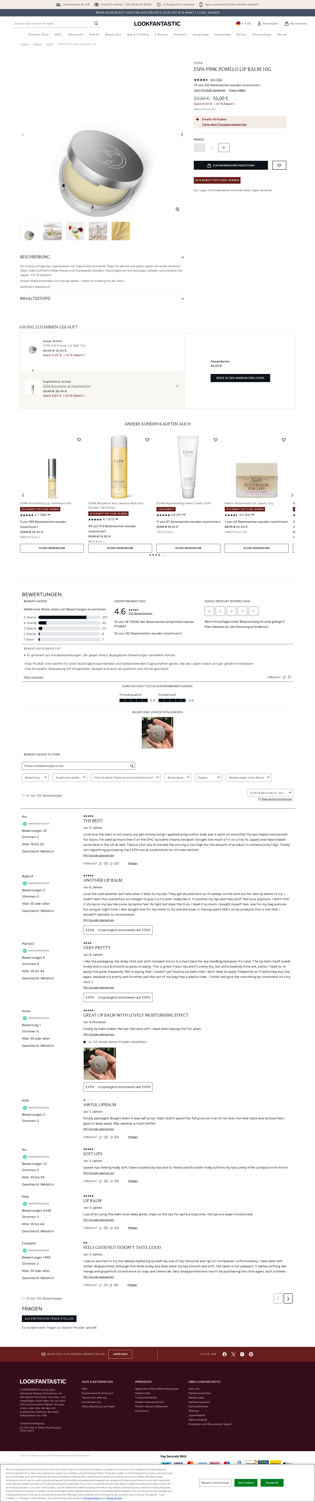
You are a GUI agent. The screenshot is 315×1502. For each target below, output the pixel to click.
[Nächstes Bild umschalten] (182, 135)
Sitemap (193, 1410)
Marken (37, 44)
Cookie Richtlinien (146, 1397)
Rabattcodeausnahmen (149, 1402)
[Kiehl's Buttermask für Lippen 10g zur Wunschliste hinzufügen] (283, 439)
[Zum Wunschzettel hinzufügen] (279, 165)
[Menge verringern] (199, 147)
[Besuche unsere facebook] (224, 1354)
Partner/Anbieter (198, 1406)
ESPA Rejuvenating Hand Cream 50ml (183, 503)
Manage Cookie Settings (215, 1482)
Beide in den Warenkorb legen (240, 378)
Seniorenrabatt (197, 1419)
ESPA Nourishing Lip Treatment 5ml (45, 503)
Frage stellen (237, 90)
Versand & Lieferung (94, 1397)
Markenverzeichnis (199, 1393)
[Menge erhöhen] (223, 147)
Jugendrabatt (196, 1415)
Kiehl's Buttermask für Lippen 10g (249, 503)
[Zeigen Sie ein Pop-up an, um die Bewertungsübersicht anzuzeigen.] (49, 514)
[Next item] (292, 495)
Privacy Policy (92, 1498)
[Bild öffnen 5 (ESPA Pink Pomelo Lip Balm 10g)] (121, 231)
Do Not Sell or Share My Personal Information (40, 1429)
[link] (268, 23)
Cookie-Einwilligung (32, 1423)
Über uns (194, 1388)
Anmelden (120, 1354)
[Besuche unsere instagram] (242, 1354)
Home (24, 44)
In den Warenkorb (52, 548)
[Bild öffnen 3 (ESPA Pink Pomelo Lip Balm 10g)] (75, 231)
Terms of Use (114, 1498)
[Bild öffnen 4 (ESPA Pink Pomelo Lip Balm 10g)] (98, 231)
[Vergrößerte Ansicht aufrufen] (177, 209)
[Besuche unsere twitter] (233, 1354)
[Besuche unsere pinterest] (251, 1354)
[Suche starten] (96, 23)
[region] (157, 1483)
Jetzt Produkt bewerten (210, 90)
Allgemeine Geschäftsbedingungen (157, 1388)
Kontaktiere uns (91, 1402)
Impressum (142, 1410)
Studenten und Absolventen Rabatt (210, 1424)
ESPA (50, 44)
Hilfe (84, 1388)
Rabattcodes (196, 1397)
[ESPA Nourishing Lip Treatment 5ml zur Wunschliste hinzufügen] (79, 439)
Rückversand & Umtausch (97, 1393)
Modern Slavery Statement (151, 1406)
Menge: (199, 139)
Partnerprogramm (199, 1402)
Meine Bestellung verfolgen (98, 1406)
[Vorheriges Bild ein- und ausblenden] (23, 135)
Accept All (272, 1482)
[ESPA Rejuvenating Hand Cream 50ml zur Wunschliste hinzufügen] (215, 439)
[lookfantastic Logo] (157, 23)
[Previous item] (23, 495)
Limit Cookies (246, 1482)
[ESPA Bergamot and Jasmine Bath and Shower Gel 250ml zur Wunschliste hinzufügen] (147, 439)
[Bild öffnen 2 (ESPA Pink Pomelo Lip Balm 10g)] (52, 231)
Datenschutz (143, 1393)
